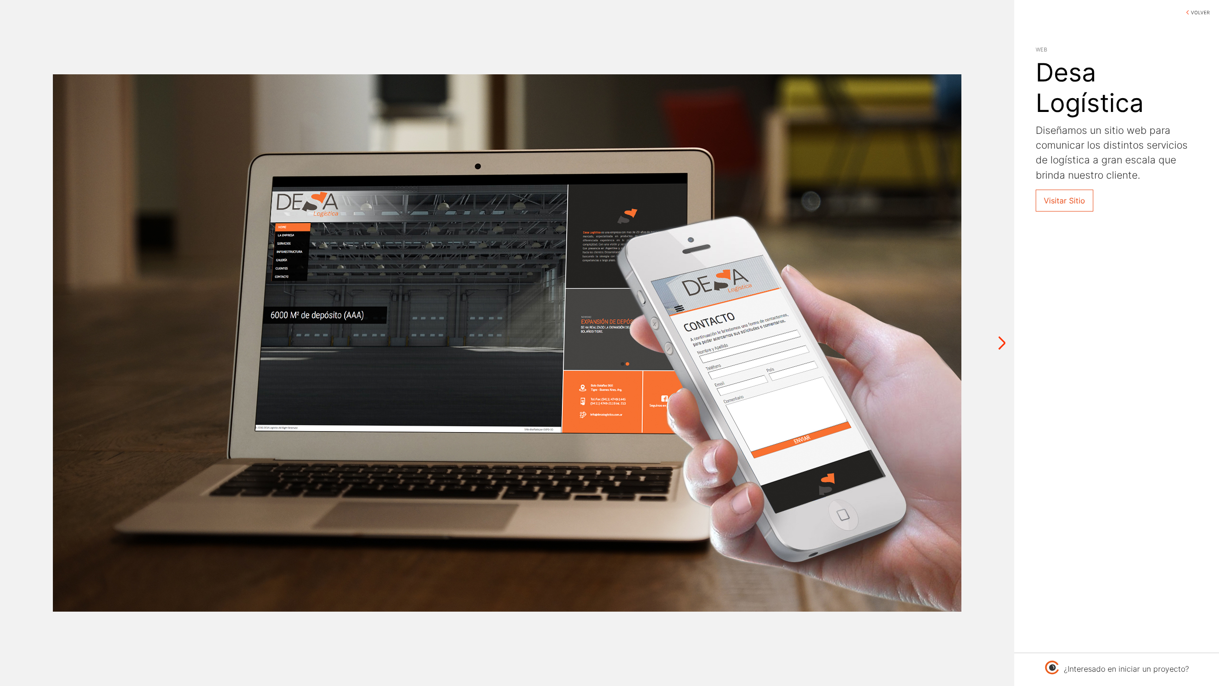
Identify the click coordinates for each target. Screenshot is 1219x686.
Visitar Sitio (1064, 200)
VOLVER (1200, 12)
